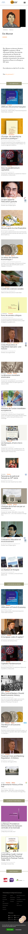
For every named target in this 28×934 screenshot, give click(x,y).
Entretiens (12, 899)
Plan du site (19, 905)
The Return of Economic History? (10, 725)
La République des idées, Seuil (8, 831)
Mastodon (11, 919)
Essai (2, 255)
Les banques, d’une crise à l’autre (11, 444)
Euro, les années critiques (11, 315)
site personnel (9, 74)
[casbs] (5, 880)
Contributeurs (5, 29)
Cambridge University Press (7, 864)
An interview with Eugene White (9, 761)
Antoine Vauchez (11, 140)
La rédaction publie (5, 822)
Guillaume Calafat (6, 261)
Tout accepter (10, 929)
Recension (3, 105)
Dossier (3, 226)
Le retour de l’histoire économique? (9, 258)
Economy (8, 605)
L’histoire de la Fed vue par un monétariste (13, 507)
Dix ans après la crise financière (13, 228)
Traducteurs (11, 29)
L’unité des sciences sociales (12, 288)
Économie (9, 105)
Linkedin (17, 919)
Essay (2, 691)
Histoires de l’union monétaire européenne (13, 409)
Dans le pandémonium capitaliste (10, 169)
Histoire (13, 255)
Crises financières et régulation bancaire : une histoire (11, 346)
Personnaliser (18, 929)
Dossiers (12, 901)
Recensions (12, 897)
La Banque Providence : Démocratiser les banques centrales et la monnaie (11, 825)
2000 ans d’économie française (13, 106)
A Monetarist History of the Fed (12, 785)
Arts (3, 901)
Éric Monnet (5, 109)
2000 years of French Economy (13, 607)
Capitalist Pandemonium (11, 663)
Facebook (17, 915)
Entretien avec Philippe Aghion (8, 205)
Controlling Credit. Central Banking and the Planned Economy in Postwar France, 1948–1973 (12, 857)
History (12, 722)
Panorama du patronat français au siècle (10, 477)
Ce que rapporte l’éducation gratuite (9, 200)
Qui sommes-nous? (21, 895)
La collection (4, 134)
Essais (11, 895)
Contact (18, 897)
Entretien (3, 197)
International (11, 134)
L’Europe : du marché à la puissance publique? (11, 137)
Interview (3, 635)
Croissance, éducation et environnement (11, 540)
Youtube (17, 917)
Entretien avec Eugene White (8, 352)
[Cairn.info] (20, 880)
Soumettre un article (21, 899)
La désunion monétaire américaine (10, 376)
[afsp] (12, 880)
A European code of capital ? (12, 637)
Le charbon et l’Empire (10, 569)
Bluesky (11, 917)
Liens (18, 903)
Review (2, 605)
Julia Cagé (4, 543)
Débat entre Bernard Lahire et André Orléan (11, 292)
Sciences (4, 909)
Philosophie (5, 905)
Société (8, 197)
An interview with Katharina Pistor (9, 641)
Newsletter (11, 915)
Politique (5, 895)
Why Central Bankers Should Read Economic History (12, 694)
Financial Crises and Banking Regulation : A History (12, 757)
